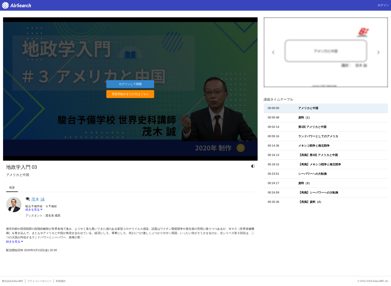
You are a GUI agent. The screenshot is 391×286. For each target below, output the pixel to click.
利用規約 (61, 281)
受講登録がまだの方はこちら (130, 94)
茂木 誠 (38, 199)
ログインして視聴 (130, 84)
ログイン (383, 5)
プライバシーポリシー (39, 281)
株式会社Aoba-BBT (12, 281)
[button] (273, 52)
